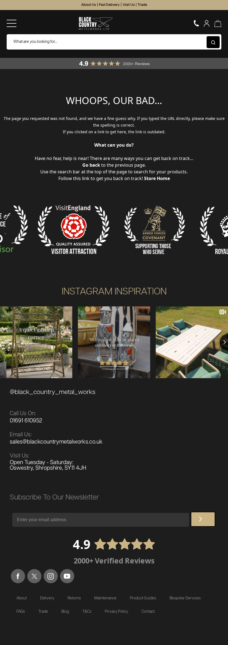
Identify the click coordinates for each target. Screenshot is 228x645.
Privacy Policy (116, 612)
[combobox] (114, 42)
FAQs (20, 612)
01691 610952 (26, 421)
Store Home (157, 178)
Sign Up (203, 519)
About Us (88, 5)
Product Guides (143, 598)
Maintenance (105, 598)
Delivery (47, 598)
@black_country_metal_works (52, 392)
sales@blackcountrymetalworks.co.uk (56, 442)
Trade (142, 5)
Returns (74, 598)
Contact (148, 612)
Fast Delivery (109, 5)
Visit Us (129, 5)
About (21, 598)
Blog (65, 612)
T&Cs (86, 612)
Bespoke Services (185, 598)
